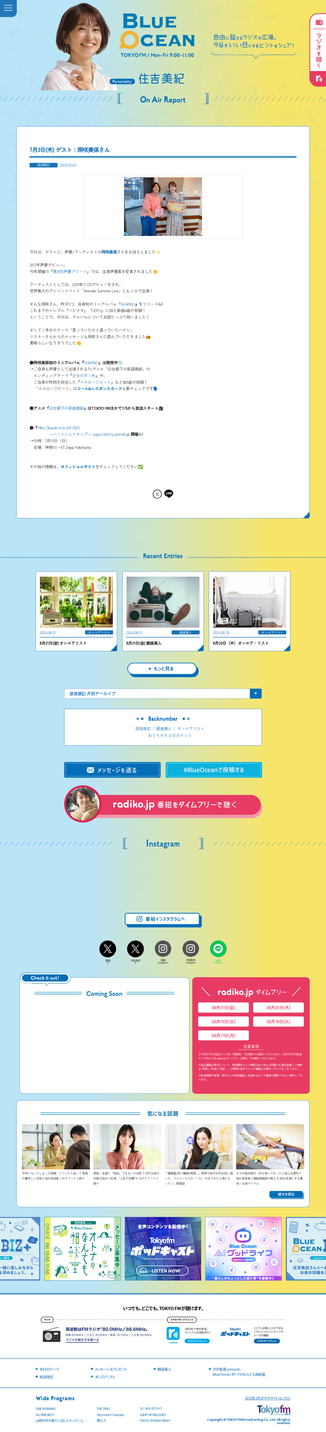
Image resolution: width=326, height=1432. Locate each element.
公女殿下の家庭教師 (66, 408)
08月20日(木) (279, 1007)
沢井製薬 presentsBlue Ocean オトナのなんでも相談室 (239, 1371)
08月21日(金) (223, 1007)
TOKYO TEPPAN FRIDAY (155, 1420)
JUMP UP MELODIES (153, 1414)
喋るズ (101, 1420)
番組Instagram (163, 961)
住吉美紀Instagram (191, 961)
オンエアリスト (190, 728)
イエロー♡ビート (95, 382)
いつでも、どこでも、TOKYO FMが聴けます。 (163, 1308)
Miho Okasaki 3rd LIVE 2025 (58, 427)
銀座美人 (164, 728)
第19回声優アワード (70, 271)
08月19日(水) (223, 1021)
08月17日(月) (223, 1035)
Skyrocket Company (110, 1414)
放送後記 (143, 728)
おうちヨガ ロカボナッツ (169, 735)
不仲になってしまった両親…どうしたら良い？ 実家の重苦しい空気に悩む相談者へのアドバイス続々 (55, 1175)
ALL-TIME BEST (45, 1414)
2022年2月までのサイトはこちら (267, 1398)
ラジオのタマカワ (151, 1408)
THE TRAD (103, 1408)
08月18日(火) (278, 1021)
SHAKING (127, 304)
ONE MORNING (46, 1408)
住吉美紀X (135, 962)
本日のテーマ (49, 1369)
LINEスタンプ (218, 961)
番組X (107, 962)
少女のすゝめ (83, 375)
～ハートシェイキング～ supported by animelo (88, 434)
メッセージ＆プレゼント (111, 1369)
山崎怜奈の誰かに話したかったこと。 (60, 1420)
